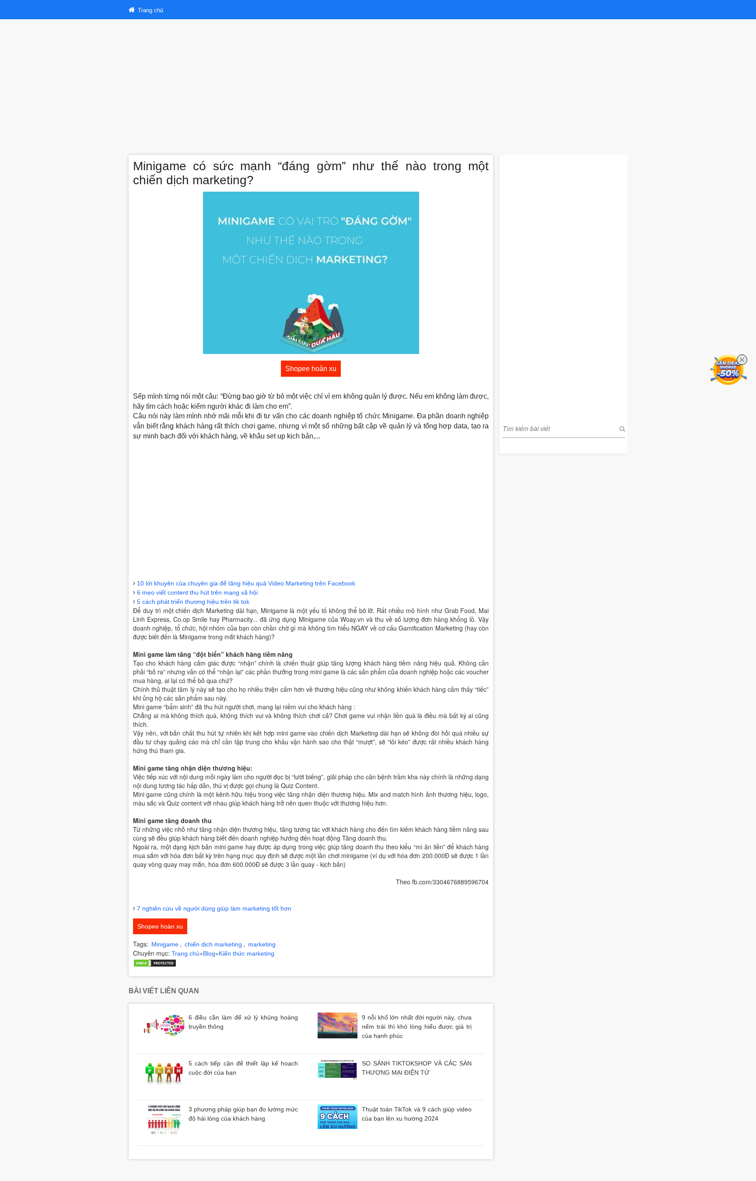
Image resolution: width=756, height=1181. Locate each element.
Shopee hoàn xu (310, 368)
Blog (209, 953)
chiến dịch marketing (213, 944)
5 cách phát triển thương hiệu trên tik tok (193, 601)
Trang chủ (186, 953)
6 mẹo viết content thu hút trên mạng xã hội (197, 592)
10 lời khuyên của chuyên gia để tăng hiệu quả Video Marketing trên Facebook (246, 583)
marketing (262, 944)
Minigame (164, 944)
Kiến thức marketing (246, 953)
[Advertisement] (378, 85)
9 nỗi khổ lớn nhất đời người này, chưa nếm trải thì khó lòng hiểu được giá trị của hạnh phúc (417, 1026)
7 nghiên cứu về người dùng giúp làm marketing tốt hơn (214, 908)
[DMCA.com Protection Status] (155, 962)
